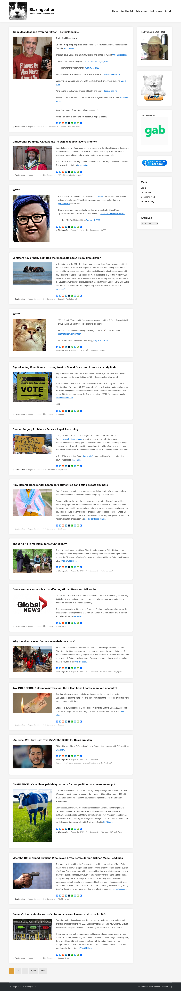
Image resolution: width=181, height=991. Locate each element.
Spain (119, 672)
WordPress (153, 987)
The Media (62, 626)
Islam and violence (81, 763)
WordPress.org (147, 201)
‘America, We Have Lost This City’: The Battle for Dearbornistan (52, 740)
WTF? (16, 190)
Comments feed (148, 197)
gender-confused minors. (95, 519)
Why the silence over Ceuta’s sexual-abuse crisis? (44, 641)
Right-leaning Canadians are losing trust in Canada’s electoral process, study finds (64, 367)
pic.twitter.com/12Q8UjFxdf (96, 61)
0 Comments (50, 175)
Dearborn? (60, 750)
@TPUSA (99, 196)
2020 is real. (108, 822)
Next (43, 971)
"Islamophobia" (107, 571)
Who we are (141, 11)
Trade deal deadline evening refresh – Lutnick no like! (46, 32)
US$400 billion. (85, 948)
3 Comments (50, 414)
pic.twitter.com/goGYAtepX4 (70, 334)
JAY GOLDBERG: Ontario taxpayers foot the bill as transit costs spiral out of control (65, 688)
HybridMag (167, 987)
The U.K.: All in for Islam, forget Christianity (40, 543)
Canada (61, 414)
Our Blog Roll (127, 11)
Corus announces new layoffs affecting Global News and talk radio (54, 589)
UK (76, 299)
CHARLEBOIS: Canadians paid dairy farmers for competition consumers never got (64, 784)
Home (115, 11)
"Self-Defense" (63, 899)
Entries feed (146, 192)
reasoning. (76, 460)
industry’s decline (109, 91)
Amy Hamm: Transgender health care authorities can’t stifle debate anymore (60, 484)
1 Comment (93, 350)
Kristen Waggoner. (69, 561)
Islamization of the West (98, 763)
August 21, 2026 (92, 68)
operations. (78, 616)
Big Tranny (62, 470)
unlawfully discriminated (71, 439)
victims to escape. (119, 889)
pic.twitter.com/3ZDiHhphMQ (112, 214)
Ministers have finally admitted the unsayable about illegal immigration (57, 257)
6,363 (33, 971)
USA (110, 763)
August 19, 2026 (93, 220)
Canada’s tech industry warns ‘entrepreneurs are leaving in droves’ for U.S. (59, 914)
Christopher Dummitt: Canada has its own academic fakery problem (55, 141)
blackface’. (60, 289)
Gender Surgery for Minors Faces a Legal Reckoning (45, 429)
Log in (143, 188)
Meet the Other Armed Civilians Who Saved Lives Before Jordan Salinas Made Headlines (68, 858)
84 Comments (50, 127)
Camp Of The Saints (66, 299)
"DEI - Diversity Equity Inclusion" (70, 175)
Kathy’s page (156, 11)
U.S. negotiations (119, 55)
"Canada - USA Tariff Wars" (69, 127)
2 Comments (94, 571)
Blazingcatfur (42, 9)
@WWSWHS (64, 204)
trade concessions (112, 74)
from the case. (80, 662)
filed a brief (87, 456)
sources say (69, 48)
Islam (70, 763)
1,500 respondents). (64, 398)
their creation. (83, 165)
